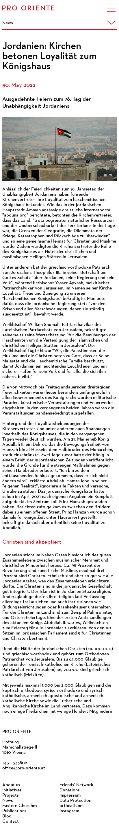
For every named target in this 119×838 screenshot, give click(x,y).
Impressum (70, 795)
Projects (10, 795)
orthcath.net (72, 806)
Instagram (69, 811)
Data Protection (75, 800)
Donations (70, 790)
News (7, 800)
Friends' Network (76, 785)
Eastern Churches (19, 806)
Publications (14, 811)
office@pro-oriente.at (23, 768)
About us (11, 785)
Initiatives (12, 790)
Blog (7, 816)
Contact (10, 821)
